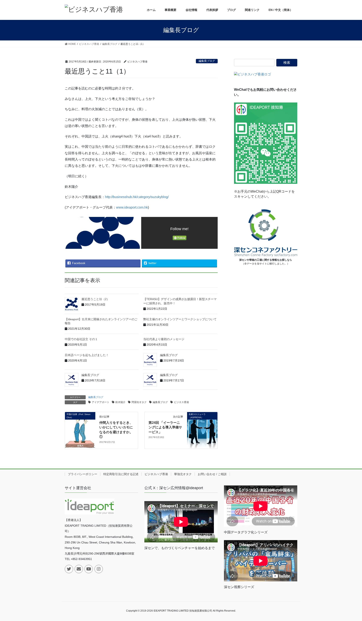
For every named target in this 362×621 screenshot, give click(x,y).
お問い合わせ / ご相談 (212, 474)
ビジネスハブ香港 (156, 474)
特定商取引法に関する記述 (120, 474)
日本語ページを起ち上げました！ (87, 355)
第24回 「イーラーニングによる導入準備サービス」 (165, 427)
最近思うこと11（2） (95, 299)
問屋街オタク (139, 402)
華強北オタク (183, 474)
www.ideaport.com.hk (132, 207)
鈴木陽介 (120, 402)
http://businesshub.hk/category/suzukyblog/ (137, 197)
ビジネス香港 (181, 402)
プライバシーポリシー (82, 474)
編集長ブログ (207, 60)
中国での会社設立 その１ (81, 339)
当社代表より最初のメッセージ (163, 339)
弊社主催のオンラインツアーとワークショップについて (180, 319)
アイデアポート (100, 402)
